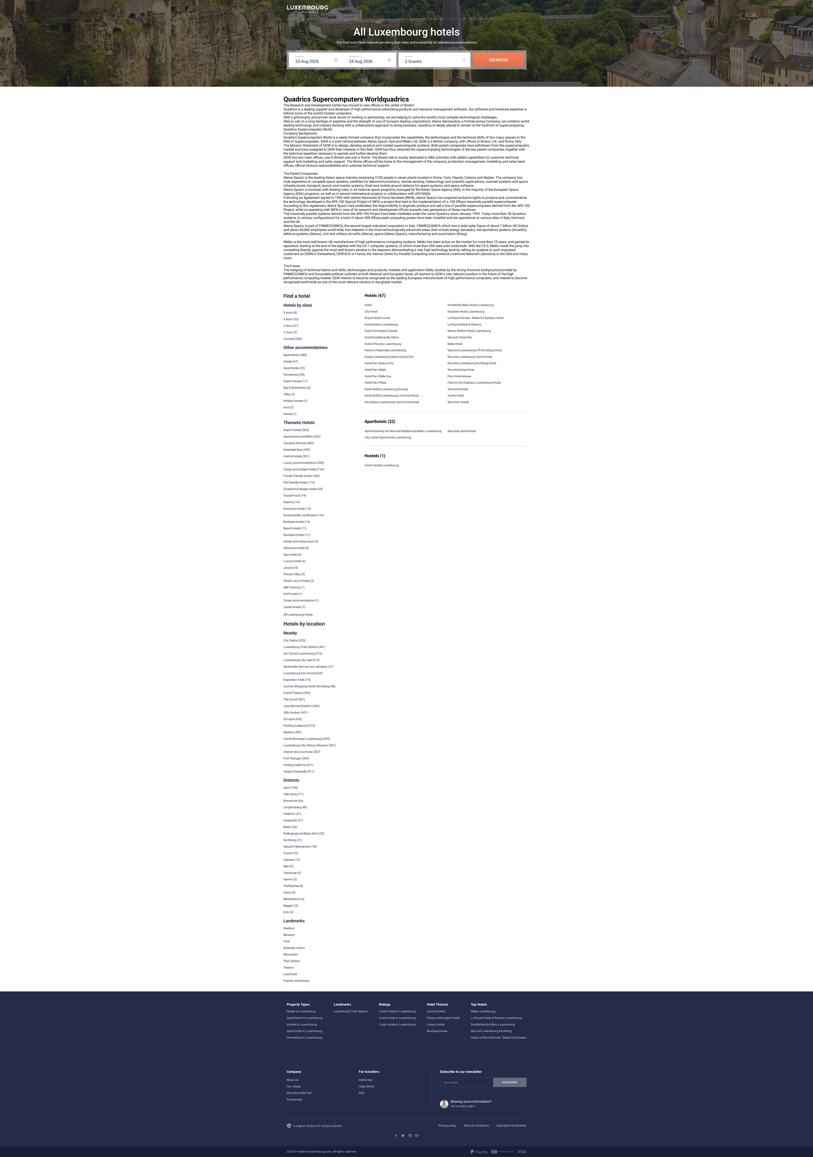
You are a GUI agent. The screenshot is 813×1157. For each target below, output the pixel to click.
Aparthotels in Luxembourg (304, 1031)
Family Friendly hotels (297, 476)
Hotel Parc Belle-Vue (378, 376)
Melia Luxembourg (483, 1011)
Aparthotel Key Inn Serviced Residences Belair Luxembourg (403, 431)
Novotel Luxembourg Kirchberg (491, 1031)
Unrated (288, 338)
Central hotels (292, 456)
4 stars (288, 319)
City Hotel (371, 311)
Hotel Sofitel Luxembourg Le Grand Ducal (392, 395)
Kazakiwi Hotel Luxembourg (466, 311)
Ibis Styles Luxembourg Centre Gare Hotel (392, 402)
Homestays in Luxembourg (304, 1037)
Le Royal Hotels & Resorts (464, 324)
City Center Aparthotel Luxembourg (388, 437)
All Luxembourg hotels (298, 614)
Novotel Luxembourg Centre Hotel (470, 356)
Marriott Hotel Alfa (460, 337)
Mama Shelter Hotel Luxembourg (469, 330)
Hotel (368, 305)
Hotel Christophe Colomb (381, 330)
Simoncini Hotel (458, 389)
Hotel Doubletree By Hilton (382, 337)
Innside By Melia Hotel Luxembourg (471, 305)
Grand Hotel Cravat (377, 318)
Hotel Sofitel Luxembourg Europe (386, 389)
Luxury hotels (436, 1024)
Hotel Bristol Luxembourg (381, 324)
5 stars (288, 312)
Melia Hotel (455, 344)
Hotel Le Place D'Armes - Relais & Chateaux (499, 1037)
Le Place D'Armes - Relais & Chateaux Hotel (475, 318)
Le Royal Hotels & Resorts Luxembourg (496, 1018)
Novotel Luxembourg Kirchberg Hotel (472, 363)
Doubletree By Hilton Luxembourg (493, 1024)
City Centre (290, 640)
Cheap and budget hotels (299, 469)
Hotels (287, 361)
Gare (286, 787)
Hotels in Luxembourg (301, 1011)
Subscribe (509, 1082)
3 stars (288, 325)
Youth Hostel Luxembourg (382, 465)
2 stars (288, 332)
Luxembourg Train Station (300, 647)
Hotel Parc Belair (375, 369)
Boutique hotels (437, 1031)
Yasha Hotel (455, 395)
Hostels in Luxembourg (302, 1024)
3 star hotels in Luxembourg (397, 1024)
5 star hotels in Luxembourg (397, 1011)
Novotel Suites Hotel (461, 369)
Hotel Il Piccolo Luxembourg (383, 344)
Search (498, 60)
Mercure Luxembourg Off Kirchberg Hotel (475, 350)
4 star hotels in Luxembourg (397, 1018)
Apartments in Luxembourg (305, 1018)
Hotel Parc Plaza (375, 382)
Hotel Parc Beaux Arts (379, 363)
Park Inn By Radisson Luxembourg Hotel (474, 382)
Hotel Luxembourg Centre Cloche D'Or (389, 356)
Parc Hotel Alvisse (459, 376)
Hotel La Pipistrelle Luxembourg (385, 350)
